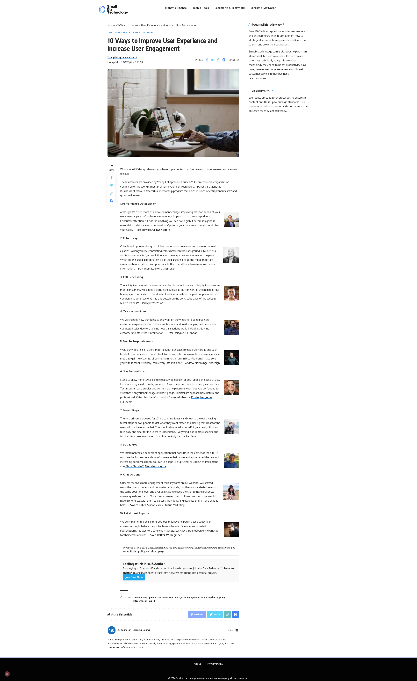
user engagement (190, 597)
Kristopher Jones (201, 397)
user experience (209, 597)
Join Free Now (134, 577)
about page (157, 551)
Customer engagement (145, 597)
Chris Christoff (134, 466)
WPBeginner (174, 535)
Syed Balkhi (157, 535)
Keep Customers (143, 32)
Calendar (191, 333)
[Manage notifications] (7, 673)
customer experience (169, 597)
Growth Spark (161, 229)
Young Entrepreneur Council (122, 57)
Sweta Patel (138, 505)
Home (111, 25)
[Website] (237, 630)
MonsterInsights (155, 466)
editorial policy (136, 551)
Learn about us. (258, 78)
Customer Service (119, 32)
